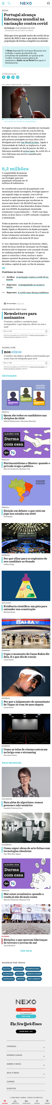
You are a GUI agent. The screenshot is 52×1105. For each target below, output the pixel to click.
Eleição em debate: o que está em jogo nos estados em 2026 (24, 512)
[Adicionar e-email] (46, 331)
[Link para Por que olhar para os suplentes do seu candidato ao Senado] (26, 538)
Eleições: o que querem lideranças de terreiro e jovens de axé (25, 941)
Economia (18, 969)
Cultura (19, 974)
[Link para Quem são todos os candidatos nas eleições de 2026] (26, 395)
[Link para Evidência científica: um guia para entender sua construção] (26, 586)
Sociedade (7, 974)
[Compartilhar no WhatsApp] (17, 77)
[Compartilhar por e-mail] (13, 77)
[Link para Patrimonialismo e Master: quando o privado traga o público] (26, 443)
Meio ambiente (34, 979)
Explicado (6, 603)
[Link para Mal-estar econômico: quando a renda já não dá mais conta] (26, 873)
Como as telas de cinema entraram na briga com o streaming (26, 751)
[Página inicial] (26, 3)
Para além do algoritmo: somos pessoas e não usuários (23, 804)
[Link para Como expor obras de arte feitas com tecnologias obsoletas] (26, 828)
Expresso (6, 555)
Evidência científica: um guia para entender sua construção (25, 608)
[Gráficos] (15, 1102)
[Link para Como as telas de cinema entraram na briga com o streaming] (26, 729)
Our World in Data (30, 142)
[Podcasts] (26, 1102)
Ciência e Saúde (34, 974)
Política (7, 969)
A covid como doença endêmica (33, 292)
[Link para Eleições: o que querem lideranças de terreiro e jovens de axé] (26, 919)
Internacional (33, 969)
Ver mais (26, 951)
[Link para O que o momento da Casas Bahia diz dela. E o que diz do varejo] (26, 633)
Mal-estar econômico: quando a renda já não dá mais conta (24, 895)
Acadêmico (7, 845)
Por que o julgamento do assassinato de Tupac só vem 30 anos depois (27, 703)
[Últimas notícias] (37, 1102)
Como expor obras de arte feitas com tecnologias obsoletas (27, 850)
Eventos (11, 1089)
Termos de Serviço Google (12, 337)
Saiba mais (20, 303)
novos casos (29, 151)
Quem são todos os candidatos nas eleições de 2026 (25, 417)
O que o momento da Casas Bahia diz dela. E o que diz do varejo (26, 655)
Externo (5, 936)
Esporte (20, 979)
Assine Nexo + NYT (26, 1031)
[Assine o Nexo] (5, 1102)
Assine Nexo (26, 1009)
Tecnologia (8, 979)
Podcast (5, 460)
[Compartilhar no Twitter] (8, 77)
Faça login (26, 1016)
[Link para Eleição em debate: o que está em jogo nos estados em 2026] (26, 490)
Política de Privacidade (37, 335)
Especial (5, 412)
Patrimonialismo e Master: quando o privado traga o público (27, 465)
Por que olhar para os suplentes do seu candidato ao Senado (25, 560)
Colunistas (7, 799)
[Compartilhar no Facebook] (3, 77)
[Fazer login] (48, 3)
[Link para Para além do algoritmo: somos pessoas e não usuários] (26, 782)
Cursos (10, 1082)
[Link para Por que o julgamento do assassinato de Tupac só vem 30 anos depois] (26, 681)
